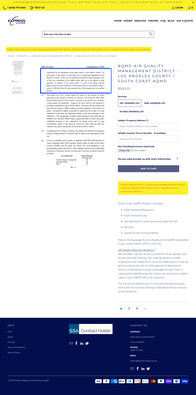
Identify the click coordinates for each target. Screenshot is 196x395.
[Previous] (28, 118)
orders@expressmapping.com (144, 361)
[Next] (112, 118)
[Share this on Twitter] (121, 308)
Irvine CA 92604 (137, 342)
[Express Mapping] (16, 21)
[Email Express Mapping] (71, 344)
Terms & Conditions (16, 347)
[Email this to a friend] (145, 308)
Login (179, 7)
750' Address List (130, 103)
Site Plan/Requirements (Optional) (136, 146)
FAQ (10, 332)
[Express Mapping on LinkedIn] (81, 344)
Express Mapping (22, 380)
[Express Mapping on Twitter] (87, 344)
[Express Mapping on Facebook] (76, 344)
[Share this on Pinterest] (137, 308)
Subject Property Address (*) (133, 120)
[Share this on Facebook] (129, 308)
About (10, 337)
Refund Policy (14, 352)
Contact (11, 342)
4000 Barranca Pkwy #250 (142, 337)
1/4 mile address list (132, 111)
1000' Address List (154, 103)
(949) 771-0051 (136, 350)
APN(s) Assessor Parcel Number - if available (142, 133)
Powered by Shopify (40, 380)
